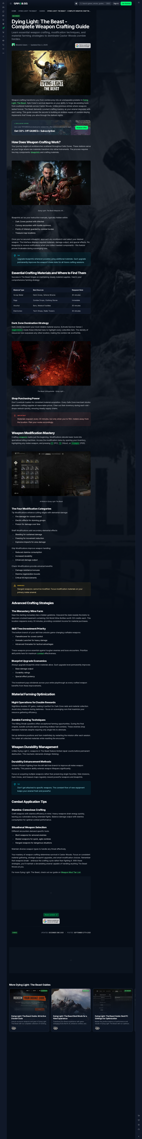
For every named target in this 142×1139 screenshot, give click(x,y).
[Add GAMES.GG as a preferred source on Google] (83, 45)
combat (40, 653)
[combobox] (76, 3)
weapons (23, 437)
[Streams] (139, 1125)
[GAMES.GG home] (21, 3)
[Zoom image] (51, 183)
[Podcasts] (139, 1129)
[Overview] (139, 2)
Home (14, 11)
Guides (42, 11)
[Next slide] (132, 1010)
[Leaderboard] (139, 1120)
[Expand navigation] (139, 1136)
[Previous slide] (9, 1010)
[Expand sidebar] (10, 3)
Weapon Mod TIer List (71, 872)
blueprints (35, 152)
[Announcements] (139, 1115)
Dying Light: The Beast (28, 11)
